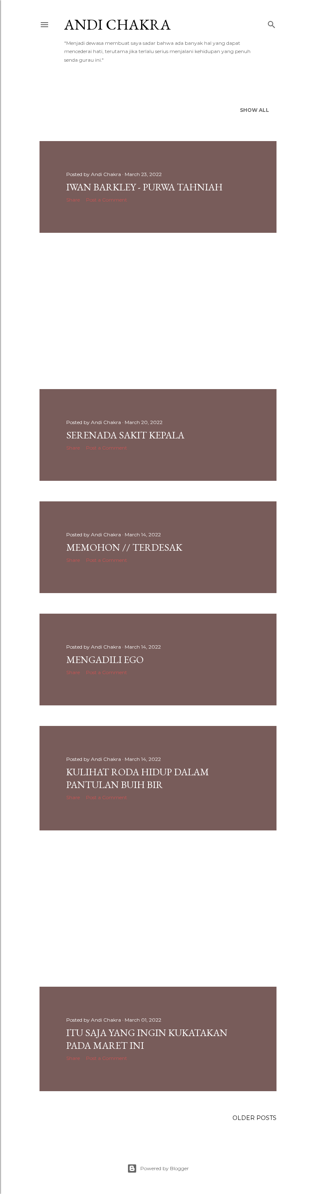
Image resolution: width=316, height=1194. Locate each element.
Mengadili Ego (105, 659)
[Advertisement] (158, 311)
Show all (254, 110)
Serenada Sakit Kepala (125, 435)
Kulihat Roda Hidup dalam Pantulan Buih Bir (137, 778)
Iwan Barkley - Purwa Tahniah (144, 187)
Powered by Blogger (164, 1168)
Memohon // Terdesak (124, 547)
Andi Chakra (117, 24)
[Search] (271, 23)
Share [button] (73, 200)
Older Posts (254, 1118)
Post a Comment (106, 200)
